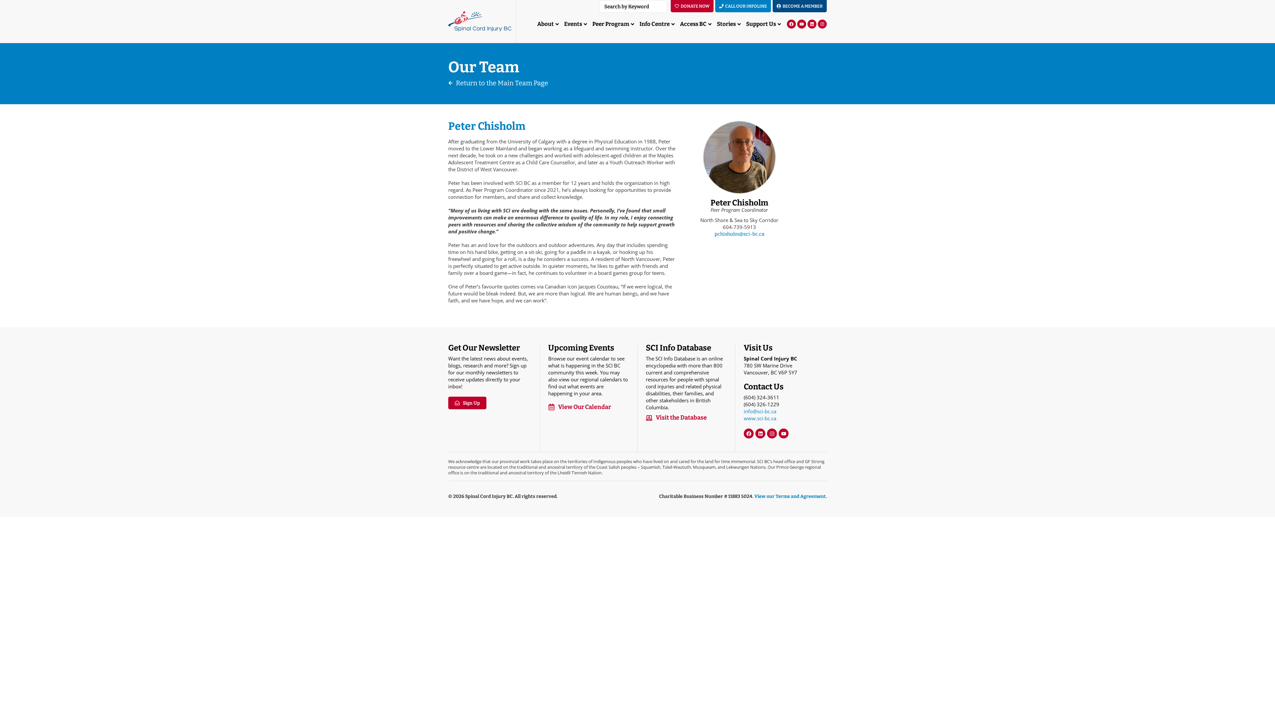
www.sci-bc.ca (760, 418)
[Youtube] (801, 24)
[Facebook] (791, 24)
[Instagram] (822, 24)
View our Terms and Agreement (790, 496)
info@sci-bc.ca (760, 411)
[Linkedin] (812, 24)
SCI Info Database (678, 348)
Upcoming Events (581, 348)
